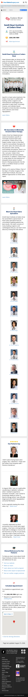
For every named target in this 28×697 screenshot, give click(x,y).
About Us (4, 678)
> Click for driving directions (11, 636)
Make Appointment (14, 41)
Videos (3, 670)
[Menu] (23, 2)
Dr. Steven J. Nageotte (14, 345)
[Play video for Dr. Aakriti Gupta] (14, 386)
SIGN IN (10, 10)
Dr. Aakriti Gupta (14, 389)
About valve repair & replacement (14, 571)
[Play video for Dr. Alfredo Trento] (14, 313)
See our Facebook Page (12, 653)
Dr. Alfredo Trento (14, 315)
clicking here (8, 599)
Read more (13, 506)
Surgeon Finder (6, 663)
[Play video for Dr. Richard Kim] (14, 430)
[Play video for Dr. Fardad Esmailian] (14, 357)
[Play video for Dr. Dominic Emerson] (14, 255)
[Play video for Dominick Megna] (14, 299)
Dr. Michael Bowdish (14, 374)
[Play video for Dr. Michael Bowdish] (14, 372)
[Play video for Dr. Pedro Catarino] (14, 269)
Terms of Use (5, 690)
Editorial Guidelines (7, 687)
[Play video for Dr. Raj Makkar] (14, 284)
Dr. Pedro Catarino (14, 272)
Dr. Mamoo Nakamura (14, 418)
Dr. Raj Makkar (14, 286)
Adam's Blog (5, 672)
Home (2, 5)
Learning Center (6, 661)
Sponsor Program (6, 685)
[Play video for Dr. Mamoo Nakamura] (14, 416)
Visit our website (9, 563)
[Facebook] (3, 651)
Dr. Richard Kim (14, 432)
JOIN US (4, 10)
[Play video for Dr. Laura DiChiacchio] (14, 401)
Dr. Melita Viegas (14, 330)
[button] (14, 621)
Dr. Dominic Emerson (14, 257)
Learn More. (6, 115)
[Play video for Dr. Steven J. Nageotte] (14, 343)
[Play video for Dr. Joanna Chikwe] (14, 240)
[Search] (26, 2)
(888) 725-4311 (21, 662)
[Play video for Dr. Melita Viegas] (14, 328)
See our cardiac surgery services (14, 573)
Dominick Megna (14, 301)
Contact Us (4, 679)
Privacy (3, 688)
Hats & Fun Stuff (6, 676)
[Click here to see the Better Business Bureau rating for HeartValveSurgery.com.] (21, 666)
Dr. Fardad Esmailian (14, 359)
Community (5, 659)
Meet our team (8, 565)
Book (3, 674)
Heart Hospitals (8, 5)
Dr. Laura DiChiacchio (14, 403)
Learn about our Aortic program (14, 568)
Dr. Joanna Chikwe (14, 242)
